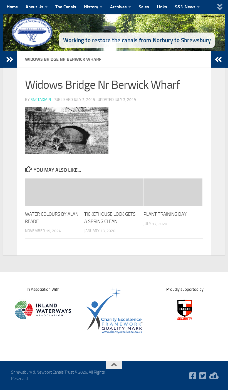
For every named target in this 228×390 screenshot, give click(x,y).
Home (12, 6)
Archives (118, 6)
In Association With (43, 289)
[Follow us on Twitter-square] (203, 376)
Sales (144, 6)
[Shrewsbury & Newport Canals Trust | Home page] (32, 32)
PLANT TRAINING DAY (165, 214)
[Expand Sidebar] (10, 59)
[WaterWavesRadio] (213, 376)
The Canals (65, 6)
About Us (34, 6)
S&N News (185, 6)
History (91, 6)
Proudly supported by (185, 289)
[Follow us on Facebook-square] (193, 376)
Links (162, 6)
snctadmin (41, 99)
